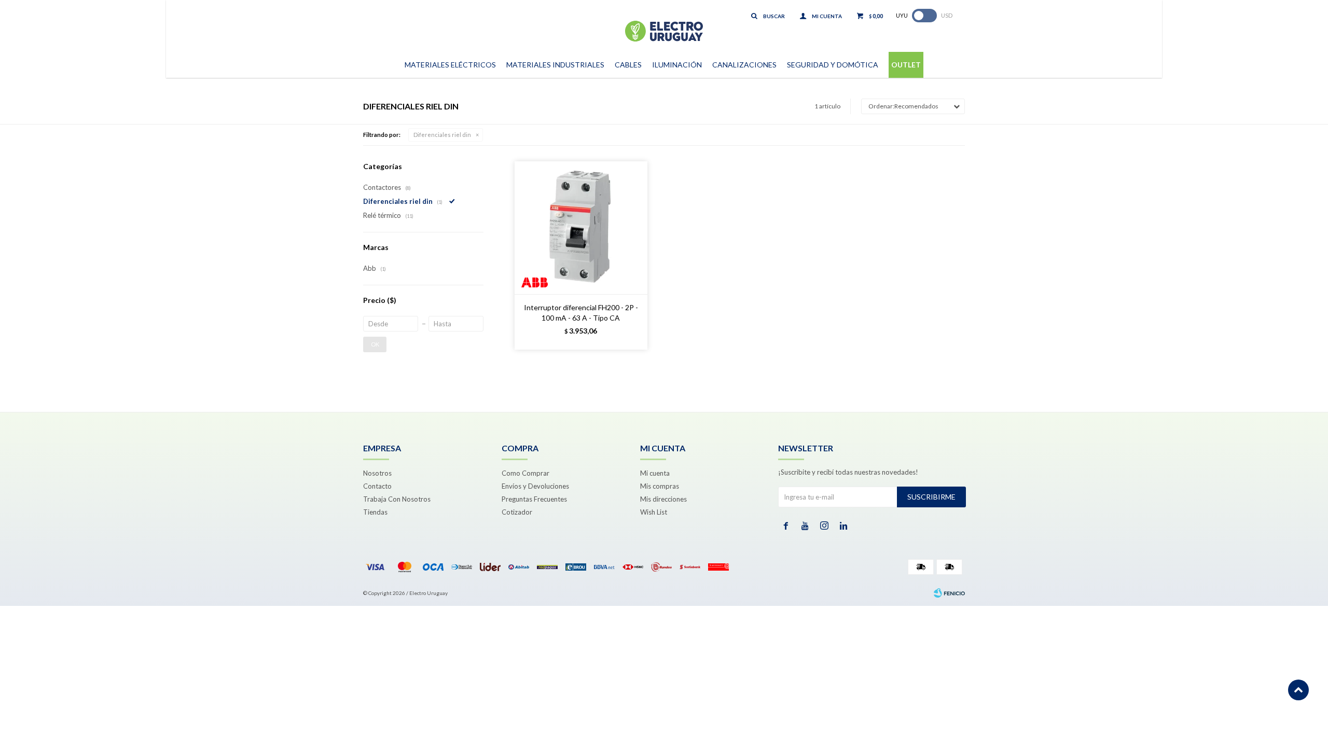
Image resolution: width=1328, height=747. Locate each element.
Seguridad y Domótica (832, 64)
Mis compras (659, 486)
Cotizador (517, 512)
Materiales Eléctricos (450, 64)
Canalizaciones (744, 64)
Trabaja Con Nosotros (397, 499)
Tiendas (375, 512)
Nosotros (377, 473)
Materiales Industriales (555, 64)
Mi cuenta (655, 473)
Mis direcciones (663, 499)
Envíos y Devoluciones (535, 486)
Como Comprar (525, 473)
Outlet (906, 64)
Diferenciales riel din (442, 134)
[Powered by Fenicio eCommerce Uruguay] (949, 593)
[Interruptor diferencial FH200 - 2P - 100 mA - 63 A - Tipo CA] (581, 227)
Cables (628, 64)
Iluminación (677, 64)
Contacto (377, 486)
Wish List (653, 512)
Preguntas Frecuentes (534, 499)
